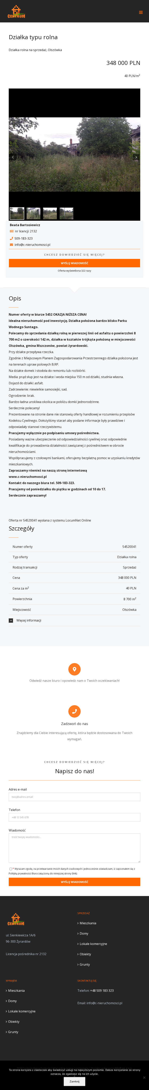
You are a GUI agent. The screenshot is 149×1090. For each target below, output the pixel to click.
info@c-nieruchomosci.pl (32, 245)
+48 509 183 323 (102, 990)
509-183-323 (24, 238)
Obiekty (85, 954)
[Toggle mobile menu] (141, 12)
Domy (84, 933)
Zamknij (74, 1081)
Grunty (85, 964)
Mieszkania (88, 923)
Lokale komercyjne (93, 944)
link (74, 873)
